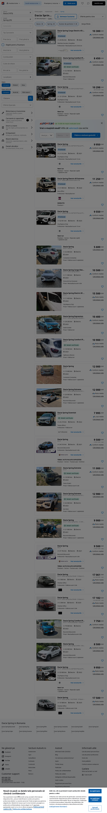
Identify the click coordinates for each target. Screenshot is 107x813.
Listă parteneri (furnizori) (58, 807)
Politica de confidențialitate (22, 809)
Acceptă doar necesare (95, 799)
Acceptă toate (95, 791)
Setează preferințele (95, 808)
